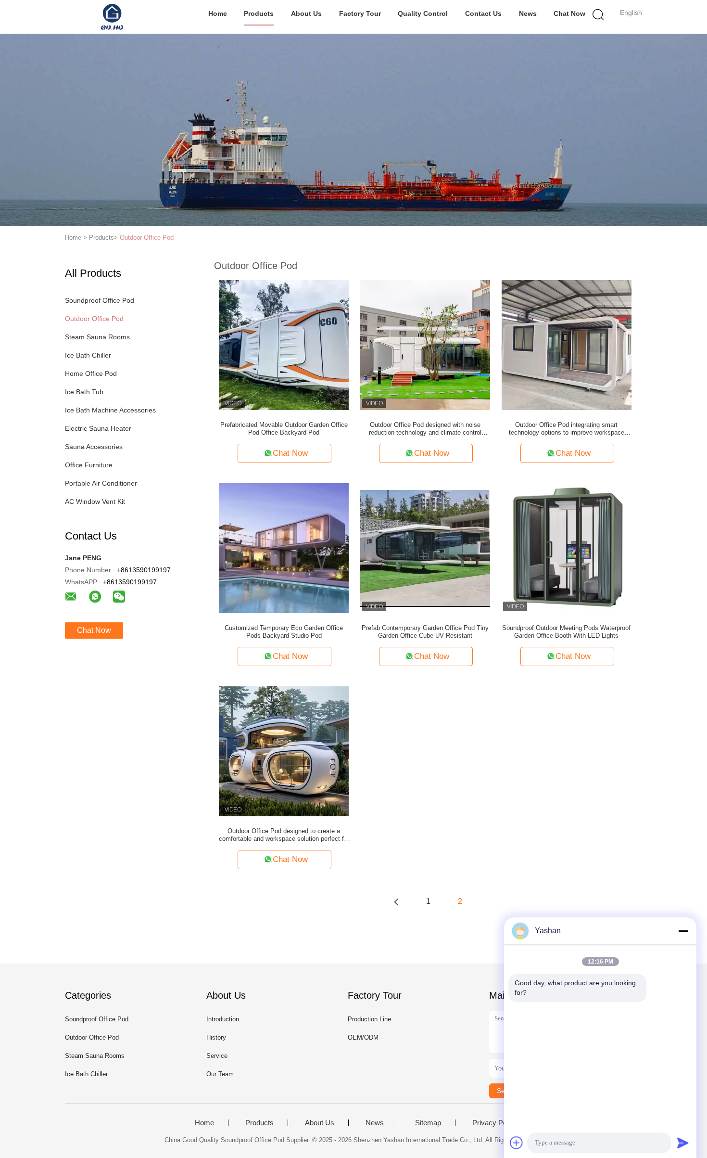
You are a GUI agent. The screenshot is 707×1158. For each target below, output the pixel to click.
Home (217, 13)
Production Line (369, 1019)
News (528, 13)
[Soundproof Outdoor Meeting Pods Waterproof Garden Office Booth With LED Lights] (566, 548)
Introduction (222, 1019)
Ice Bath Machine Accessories (110, 410)
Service (216, 1055)
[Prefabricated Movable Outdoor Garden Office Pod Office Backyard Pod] (284, 344)
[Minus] (683, 931)
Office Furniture (89, 465)
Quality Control (423, 13)
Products (259, 13)
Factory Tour (360, 13)
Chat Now (569, 13)
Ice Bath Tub (84, 392)
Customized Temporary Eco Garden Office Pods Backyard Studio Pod (284, 631)
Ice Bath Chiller (88, 355)
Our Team (220, 1074)
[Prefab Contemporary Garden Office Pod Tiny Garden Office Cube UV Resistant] (425, 548)
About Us (306, 13)
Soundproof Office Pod (99, 300)
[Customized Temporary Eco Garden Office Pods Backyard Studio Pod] (284, 548)
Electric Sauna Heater (98, 428)
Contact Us (483, 13)
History (216, 1037)
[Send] (683, 1142)
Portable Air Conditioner (101, 483)
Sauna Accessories (94, 446)
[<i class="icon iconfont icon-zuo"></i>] (396, 901)
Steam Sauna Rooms (97, 337)
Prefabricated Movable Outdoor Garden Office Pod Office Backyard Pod (284, 428)
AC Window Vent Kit (95, 501)
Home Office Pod (91, 373)
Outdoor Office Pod (147, 237)
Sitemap (428, 1122)
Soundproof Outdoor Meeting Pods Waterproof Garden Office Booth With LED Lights (566, 631)
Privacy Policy (495, 1122)
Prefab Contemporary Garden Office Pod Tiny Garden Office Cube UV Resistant (425, 631)
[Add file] (516, 1142)
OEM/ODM (363, 1037)
